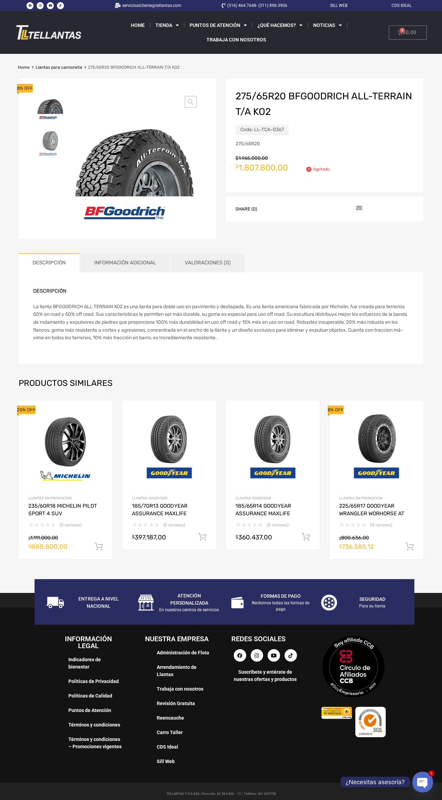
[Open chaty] (422, 782)
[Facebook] (30, 5)
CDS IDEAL (402, 5)
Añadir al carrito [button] (99, 546)
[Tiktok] (60, 5)
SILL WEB (338, 5)
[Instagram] (40, 5)
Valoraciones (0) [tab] (208, 263)
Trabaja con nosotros (236, 39)
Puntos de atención (215, 25)
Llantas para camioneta (59, 67)
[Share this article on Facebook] (271, 208)
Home (138, 25)
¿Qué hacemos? (277, 25)
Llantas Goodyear (149, 498)
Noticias (324, 25)
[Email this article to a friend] (358, 208)
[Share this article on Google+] (295, 208)
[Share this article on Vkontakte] (333, 208)
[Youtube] (50, 5)
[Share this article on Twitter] (283, 208)
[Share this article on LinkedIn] (320, 208)
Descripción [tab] (49, 263)
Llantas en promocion (49, 498)
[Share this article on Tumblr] (345, 208)
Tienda (163, 25)
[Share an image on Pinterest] (308, 208)
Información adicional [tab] (125, 263)
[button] (190, 102)
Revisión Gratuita (176, 703)
